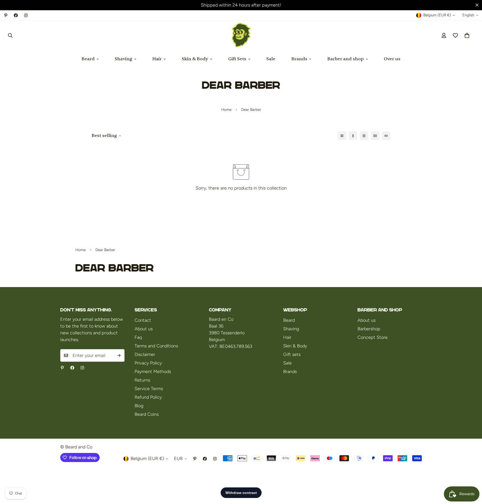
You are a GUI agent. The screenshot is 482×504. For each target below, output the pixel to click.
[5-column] (386, 135)
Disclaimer (145, 354)
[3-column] (364, 135)
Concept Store (372, 337)
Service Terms (149, 388)
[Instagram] (26, 15)
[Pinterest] (6, 15)
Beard (88, 59)
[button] (467, 35)
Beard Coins (147, 414)
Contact (143, 320)
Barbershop (368, 329)
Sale (270, 59)
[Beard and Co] (241, 35)
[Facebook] (16, 15)
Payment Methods (153, 371)
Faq (138, 337)
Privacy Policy (148, 363)
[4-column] (375, 135)
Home (226, 109)
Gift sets (291, 354)
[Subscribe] (119, 355)
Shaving (123, 59)
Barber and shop (345, 59)
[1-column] (342, 135)
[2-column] (353, 135)
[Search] (10, 35)
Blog (139, 405)
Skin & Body (195, 59)
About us (144, 329)
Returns (142, 380)
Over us (392, 59)
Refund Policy (148, 397)
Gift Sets (237, 59)
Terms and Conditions (156, 346)
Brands (299, 59)
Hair (157, 59)
